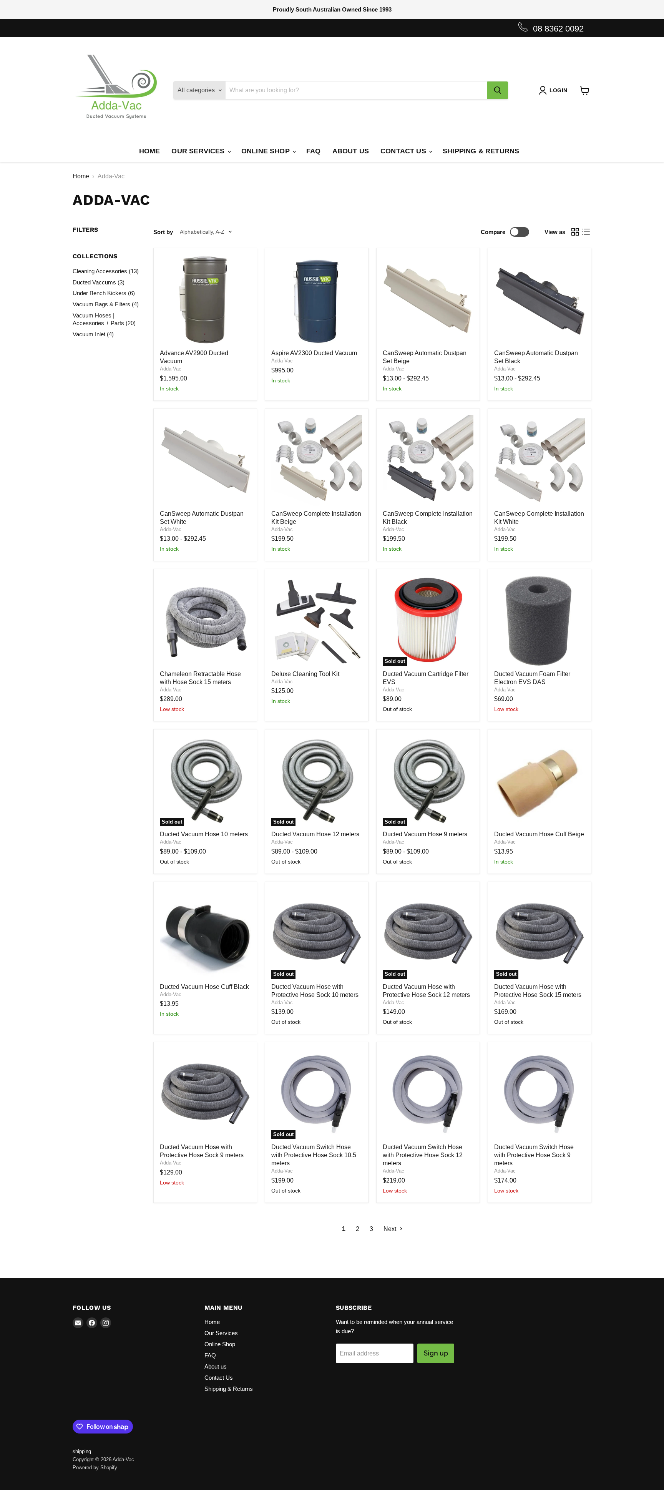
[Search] (497, 90)
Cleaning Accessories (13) (106, 271)
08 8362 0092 (558, 28)
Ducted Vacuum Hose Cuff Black (204, 986)
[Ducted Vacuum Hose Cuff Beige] (539, 781)
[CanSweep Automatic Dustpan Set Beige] (428, 299)
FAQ (313, 151)
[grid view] (575, 231)
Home (149, 151)
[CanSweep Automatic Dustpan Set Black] (539, 299)
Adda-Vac (170, 369)
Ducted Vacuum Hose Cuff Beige (539, 834)
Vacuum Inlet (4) (93, 334)
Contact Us (404, 151)
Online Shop (266, 151)
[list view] (586, 231)
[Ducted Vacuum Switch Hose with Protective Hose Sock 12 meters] (428, 1093)
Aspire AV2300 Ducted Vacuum (314, 353)
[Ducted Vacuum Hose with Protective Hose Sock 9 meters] (205, 1093)
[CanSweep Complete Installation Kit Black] (428, 460)
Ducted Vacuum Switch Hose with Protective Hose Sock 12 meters (423, 1155)
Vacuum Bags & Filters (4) (106, 304)
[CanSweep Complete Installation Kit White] (539, 460)
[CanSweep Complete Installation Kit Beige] (316, 460)
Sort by (163, 232)
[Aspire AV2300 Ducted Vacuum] (316, 299)
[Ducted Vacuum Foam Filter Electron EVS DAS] (539, 620)
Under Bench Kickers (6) (104, 293)
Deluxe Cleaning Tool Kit (305, 674)
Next (390, 1229)
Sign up (435, 1353)
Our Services (198, 151)
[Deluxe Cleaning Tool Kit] (316, 620)
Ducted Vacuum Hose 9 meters (425, 834)
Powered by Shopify (95, 1467)
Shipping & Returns (481, 151)
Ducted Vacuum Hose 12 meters (315, 834)
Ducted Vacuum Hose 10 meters (204, 834)
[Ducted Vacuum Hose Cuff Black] (205, 933)
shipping (82, 1451)
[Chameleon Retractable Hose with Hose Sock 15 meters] (205, 620)
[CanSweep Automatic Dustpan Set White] (205, 460)
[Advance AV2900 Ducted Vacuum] (205, 299)
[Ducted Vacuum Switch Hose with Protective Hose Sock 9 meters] (539, 1093)
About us (350, 151)
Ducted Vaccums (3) (98, 282)
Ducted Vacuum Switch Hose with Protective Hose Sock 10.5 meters (313, 1155)
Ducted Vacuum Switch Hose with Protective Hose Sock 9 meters (534, 1155)
